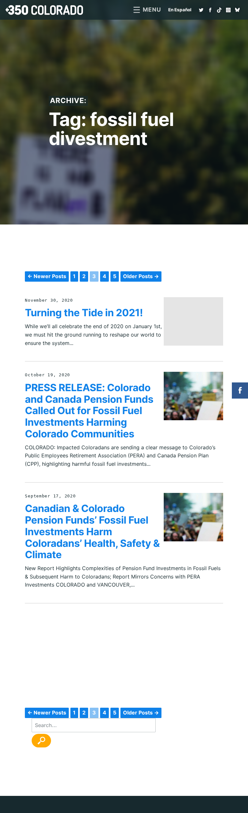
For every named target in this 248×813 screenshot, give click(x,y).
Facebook (210, 10)
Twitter (201, 10)
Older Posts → (141, 276)
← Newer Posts (46, 276)
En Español (179, 9)
